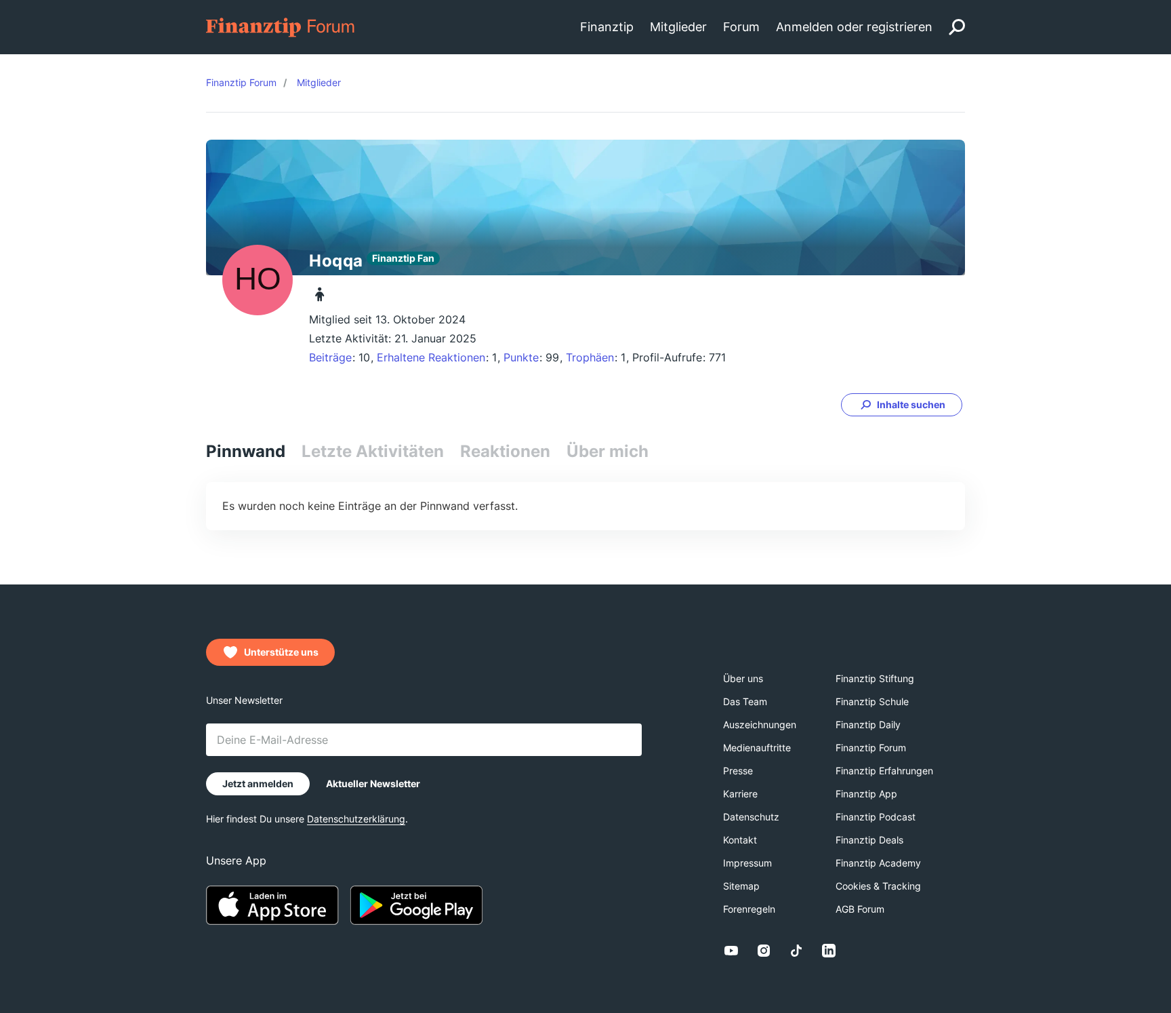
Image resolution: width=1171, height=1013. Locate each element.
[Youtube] (731, 950)
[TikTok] (796, 950)
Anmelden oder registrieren (854, 27)
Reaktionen (505, 451)
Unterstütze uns (281, 652)
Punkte (521, 357)
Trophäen (590, 357)
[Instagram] (764, 950)
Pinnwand (245, 451)
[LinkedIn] (829, 950)
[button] (901, 404)
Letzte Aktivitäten (373, 451)
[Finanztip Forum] (281, 26)
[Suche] (957, 27)
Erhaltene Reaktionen (431, 357)
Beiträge (330, 357)
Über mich (608, 451)
